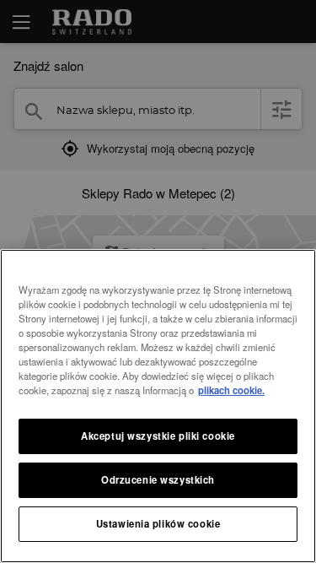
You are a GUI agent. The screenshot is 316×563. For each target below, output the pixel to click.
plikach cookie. (231, 390)
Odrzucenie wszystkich (158, 479)
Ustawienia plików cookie (158, 523)
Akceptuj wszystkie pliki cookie (158, 435)
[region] (158, 406)
